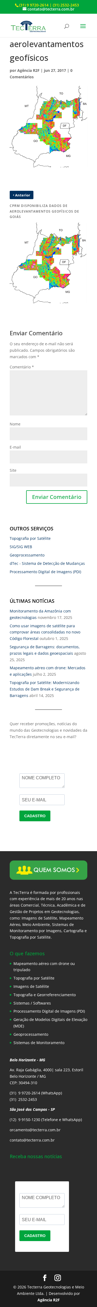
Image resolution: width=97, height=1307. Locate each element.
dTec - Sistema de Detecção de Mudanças (47, 563)
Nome (15, 424)
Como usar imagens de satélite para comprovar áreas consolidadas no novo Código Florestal (45, 632)
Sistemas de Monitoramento (38, 1042)
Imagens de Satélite (31, 986)
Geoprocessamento (27, 555)
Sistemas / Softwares (32, 1003)
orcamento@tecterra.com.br (35, 1129)
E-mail (15, 447)
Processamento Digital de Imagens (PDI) (45, 571)
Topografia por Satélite (30, 538)
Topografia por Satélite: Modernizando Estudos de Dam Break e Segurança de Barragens (44, 689)
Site (13, 470)
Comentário (22, 366)
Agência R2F (28, 70)
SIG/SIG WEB (21, 546)
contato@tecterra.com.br (32, 1140)
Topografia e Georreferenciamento (44, 994)
